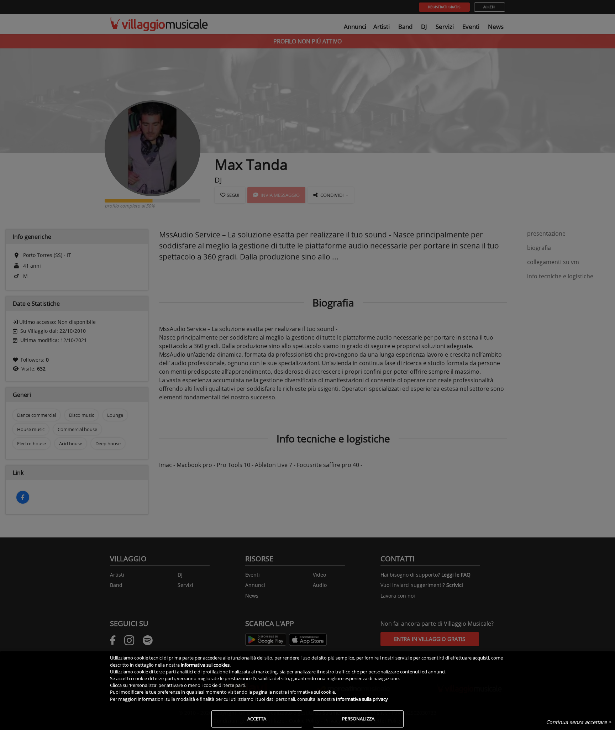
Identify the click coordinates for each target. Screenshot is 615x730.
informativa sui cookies (205, 665)
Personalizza (358, 718)
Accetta (256, 718)
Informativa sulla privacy (362, 699)
